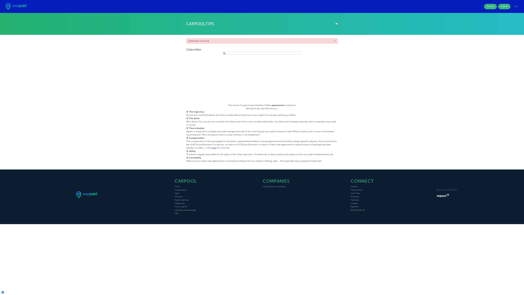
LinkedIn (354, 203)
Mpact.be (354, 207)
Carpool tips (180, 203)
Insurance (179, 197)
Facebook (355, 200)
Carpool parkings (182, 200)
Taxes (177, 193)
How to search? (181, 207)
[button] (2, 292)
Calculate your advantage (185, 210)
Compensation (181, 190)
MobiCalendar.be (358, 210)
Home (177, 187)
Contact (354, 187)
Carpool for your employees (274, 187)
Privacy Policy (356, 190)
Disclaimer (355, 197)
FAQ (176, 213)
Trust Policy (355, 193)
